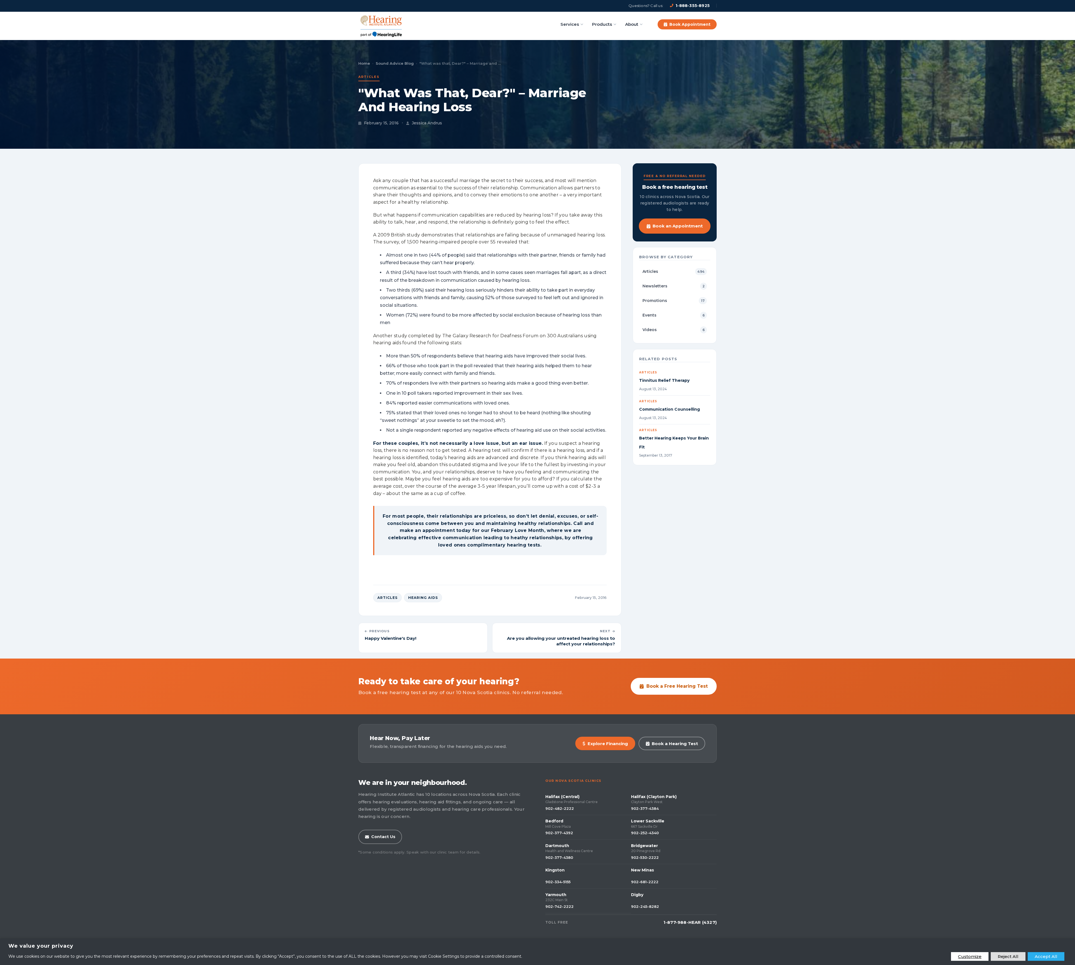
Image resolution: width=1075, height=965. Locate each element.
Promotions (673, 300)
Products (602, 24)
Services (569, 24)
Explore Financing (608, 743)
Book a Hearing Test (675, 743)
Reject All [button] (1008, 956)
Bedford (554, 821)
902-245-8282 (645, 906)
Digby (637, 894)
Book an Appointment (678, 226)
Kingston (555, 870)
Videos (673, 329)
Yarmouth (555, 894)
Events (673, 315)
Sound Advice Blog (395, 63)
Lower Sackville (647, 821)
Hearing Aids (423, 598)
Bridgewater (644, 845)
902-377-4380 (559, 857)
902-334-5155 (558, 882)
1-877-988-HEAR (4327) (690, 922)
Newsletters (673, 286)
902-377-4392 (559, 833)
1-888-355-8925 (693, 5)
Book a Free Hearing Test (677, 686)
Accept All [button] (1046, 956)
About (631, 24)
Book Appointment (690, 24)
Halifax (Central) (562, 796)
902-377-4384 (645, 808)
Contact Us (383, 836)
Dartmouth (557, 845)
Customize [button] (969, 956)
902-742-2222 (559, 906)
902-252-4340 (645, 833)
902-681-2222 (644, 882)
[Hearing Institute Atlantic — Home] (381, 24)
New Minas (642, 870)
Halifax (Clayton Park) (654, 796)
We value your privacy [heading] (40, 946)
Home (364, 63)
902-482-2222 (559, 808)
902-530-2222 (645, 857)
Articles (369, 77)
